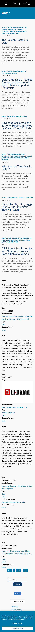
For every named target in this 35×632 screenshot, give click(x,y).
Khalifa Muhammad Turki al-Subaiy (14, 155)
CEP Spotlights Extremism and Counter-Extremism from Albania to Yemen (17, 251)
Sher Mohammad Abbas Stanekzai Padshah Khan (14, 32)
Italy (16, 240)
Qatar (4, 28)
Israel (4, 559)
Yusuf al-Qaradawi (13, 71)
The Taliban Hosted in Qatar (15, 41)
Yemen (16, 242)
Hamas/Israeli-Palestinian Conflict (14, 502)
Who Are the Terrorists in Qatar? (16, 167)
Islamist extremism (8, 412)
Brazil (4, 240)
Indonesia (10, 240)
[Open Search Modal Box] (29, 4)
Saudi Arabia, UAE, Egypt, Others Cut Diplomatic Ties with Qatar (17, 206)
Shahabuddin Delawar (9, 29)
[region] (17, 621)
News (4, 330)
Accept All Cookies (17, 628)
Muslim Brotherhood (19, 116)
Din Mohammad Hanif (20, 28)
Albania (4, 238)
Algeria (11, 238)
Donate (16, 4)
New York (14, 606)
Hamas (14, 73)
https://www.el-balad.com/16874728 (14, 407)
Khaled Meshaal (12, 198)
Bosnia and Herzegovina (23, 238)
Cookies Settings (17, 601)
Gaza (3, 496)
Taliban (9, 28)
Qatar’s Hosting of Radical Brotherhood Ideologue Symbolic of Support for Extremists (17, 83)
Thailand (10, 242)
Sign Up (23, 4)
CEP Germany (16, 609)
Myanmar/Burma (24, 240)
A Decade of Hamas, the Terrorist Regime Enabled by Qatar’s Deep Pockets (17, 125)
